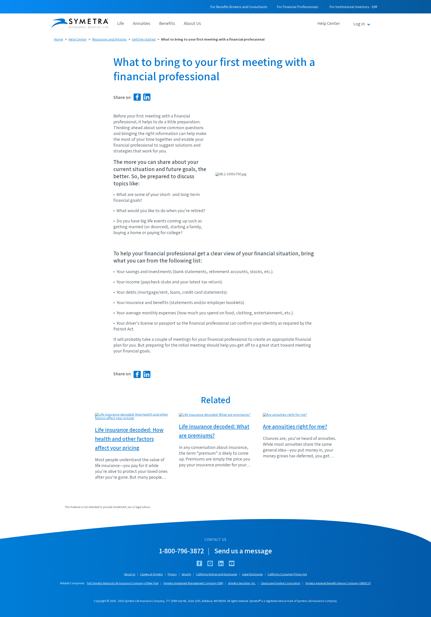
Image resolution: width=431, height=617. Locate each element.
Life (120, 23)
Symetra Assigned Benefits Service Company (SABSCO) (338, 583)
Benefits (167, 23)
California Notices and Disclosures (216, 574)
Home (58, 39)
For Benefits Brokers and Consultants (238, 6)
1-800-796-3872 (181, 550)
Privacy (172, 574)
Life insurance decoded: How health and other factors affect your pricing (129, 438)
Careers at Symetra (151, 574)
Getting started (144, 39)
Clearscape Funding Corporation (280, 583)
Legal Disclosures (252, 574)
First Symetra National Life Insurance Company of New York (122, 583)
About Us (192, 23)
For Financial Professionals (297, 6)
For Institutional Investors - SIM (353, 6)
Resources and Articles (109, 39)
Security (186, 574)
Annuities (141, 23)
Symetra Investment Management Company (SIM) (193, 583)
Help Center (77, 39)
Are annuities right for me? (295, 426)
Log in (359, 24)
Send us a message (243, 550)
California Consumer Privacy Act (287, 574)
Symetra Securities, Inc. (242, 583)
